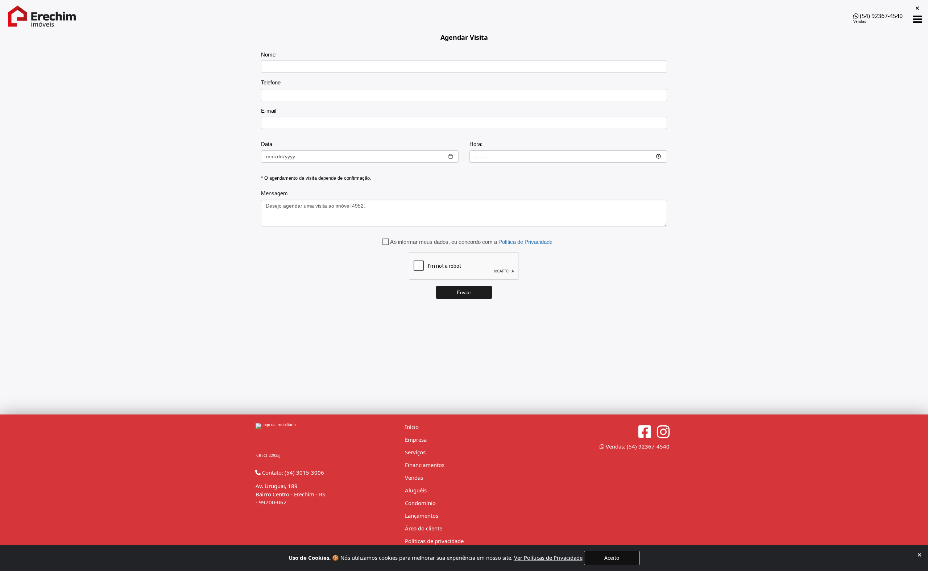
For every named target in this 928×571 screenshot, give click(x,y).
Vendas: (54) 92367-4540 (637, 446)
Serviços (415, 452)
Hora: (475, 144)
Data (266, 144)
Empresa (416, 439)
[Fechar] (919, 555)
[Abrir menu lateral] (917, 19)
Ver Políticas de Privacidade (548, 557)
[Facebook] (644, 432)
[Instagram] (663, 432)
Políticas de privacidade (434, 541)
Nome (268, 54)
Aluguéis (416, 490)
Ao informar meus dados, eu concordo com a (471, 242)
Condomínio (420, 503)
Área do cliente (423, 528)
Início (412, 426)
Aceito (611, 557)
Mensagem (274, 193)
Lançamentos (421, 515)
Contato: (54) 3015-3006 (292, 472)
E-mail (268, 111)
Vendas (414, 477)
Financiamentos (424, 464)
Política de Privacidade (525, 242)
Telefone (271, 82)
